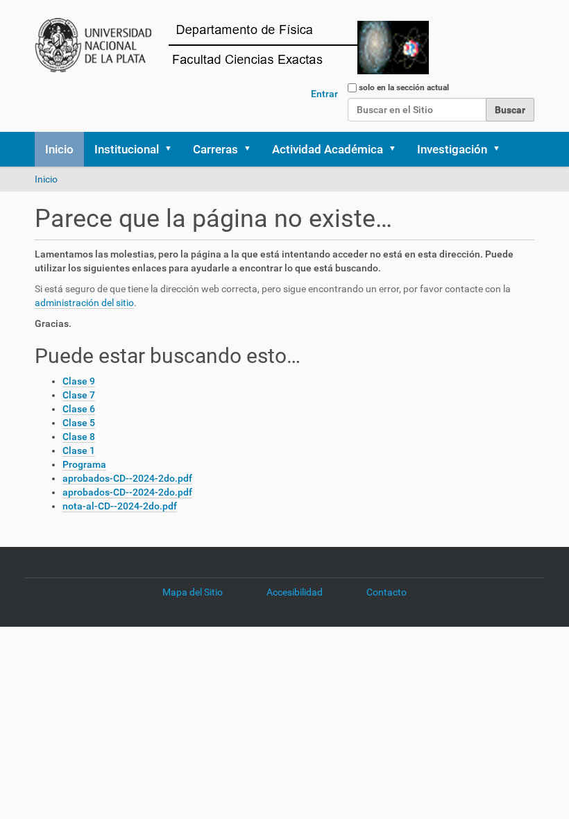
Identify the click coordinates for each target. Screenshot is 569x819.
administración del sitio (84, 302)
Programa (84, 464)
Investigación (452, 149)
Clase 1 (78, 450)
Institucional (126, 149)
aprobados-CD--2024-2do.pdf (127, 478)
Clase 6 (78, 408)
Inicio (59, 149)
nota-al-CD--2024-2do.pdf (119, 506)
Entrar (324, 93)
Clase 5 (78, 422)
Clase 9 (78, 381)
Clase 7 (78, 394)
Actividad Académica (327, 149)
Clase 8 (78, 436)
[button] (172, 149)
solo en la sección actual (404, 87)
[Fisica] (243, 44)
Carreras (215, 149)
